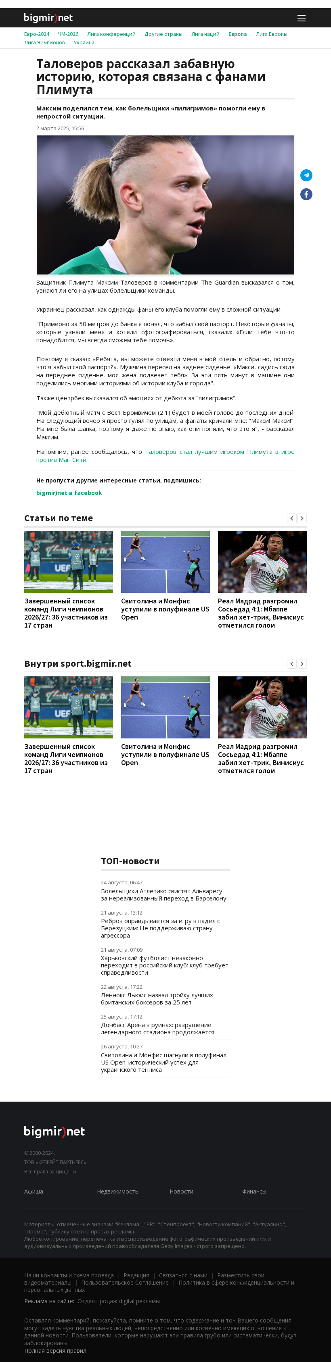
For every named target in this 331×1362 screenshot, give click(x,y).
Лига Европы (271, 33)
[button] (292, 518)
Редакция (136, 1275)
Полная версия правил (55, 1350)
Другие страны (163, 33)
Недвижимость (117, 1191)
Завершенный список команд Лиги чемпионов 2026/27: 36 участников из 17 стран (66, 613)
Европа (237, 33)
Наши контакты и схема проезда (69, 1275)
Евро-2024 (36, 33)
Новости (181, 1191)
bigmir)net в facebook (69, 493)
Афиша (33, 1191)
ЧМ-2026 (68, 33)
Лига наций (205, 33)
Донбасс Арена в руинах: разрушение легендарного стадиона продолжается (157, 1028)
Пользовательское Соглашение (125, 1282)
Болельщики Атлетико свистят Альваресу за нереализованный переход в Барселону (163, 894)
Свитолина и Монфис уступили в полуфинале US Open (165, 609)
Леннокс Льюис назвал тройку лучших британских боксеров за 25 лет (157, 998)
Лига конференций (111, 33)
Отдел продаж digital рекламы (119, 1301)
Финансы (254, 1191)
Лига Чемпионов (44, 42)
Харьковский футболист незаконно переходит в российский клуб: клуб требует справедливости (164, 965)
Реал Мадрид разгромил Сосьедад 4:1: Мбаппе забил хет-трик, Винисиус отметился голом (261, 613)
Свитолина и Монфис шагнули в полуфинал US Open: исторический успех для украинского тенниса (163, 1062)
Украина (84, 42)
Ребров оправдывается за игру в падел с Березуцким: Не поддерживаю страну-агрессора (160, 928)
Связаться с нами (183, 1275)
